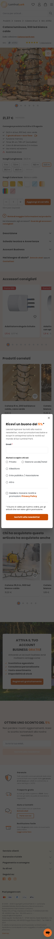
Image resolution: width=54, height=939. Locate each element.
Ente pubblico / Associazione (24, 475)
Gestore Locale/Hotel (36, 461)
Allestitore (14, 468)
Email (9, 444)
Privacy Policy (29, 496)
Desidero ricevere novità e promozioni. (23, 495)
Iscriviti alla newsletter (27, 517)
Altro (11, 482)
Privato (12, 461)
